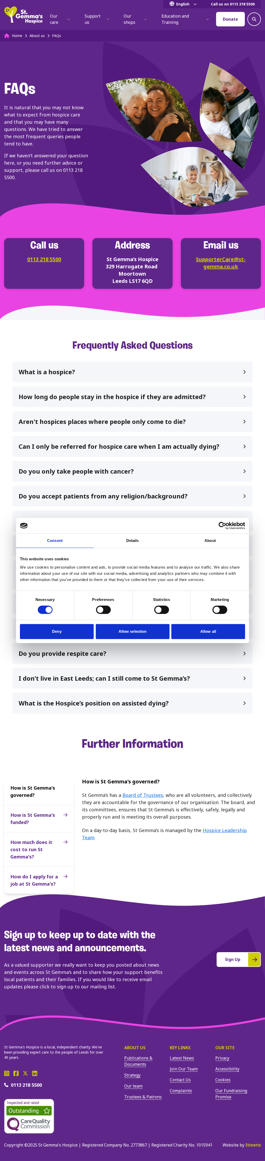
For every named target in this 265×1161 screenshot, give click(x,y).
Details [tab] (132, 540)
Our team (133, 1086)
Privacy (222, 1058)
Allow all (208, 631)
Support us (92, 19)
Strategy (132, 1075)
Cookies (223, 1080)
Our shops (129, 19)
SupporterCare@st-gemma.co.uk (221, 263)
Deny (56, 631)
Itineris (253, 1145)
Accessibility (227, 1069)
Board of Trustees (142, 795)
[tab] (132, 372)
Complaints (181, 1090)
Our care (54, 19)
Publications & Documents (138, 1061)
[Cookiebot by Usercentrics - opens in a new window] (222, 526)
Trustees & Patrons (143, 1097)
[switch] (103, 610)
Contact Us (180, 1080)
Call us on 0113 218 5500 (233, 4)
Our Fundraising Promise (231, 1094)
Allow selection (133, 631)
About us (134, 1047)
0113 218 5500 (44, 259)
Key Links (180, 1047)
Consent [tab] (55, 540)
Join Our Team (184, 1069)
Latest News (182, 1058)
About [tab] (210, 540)
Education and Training (175, 19)
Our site (224, 1047)
